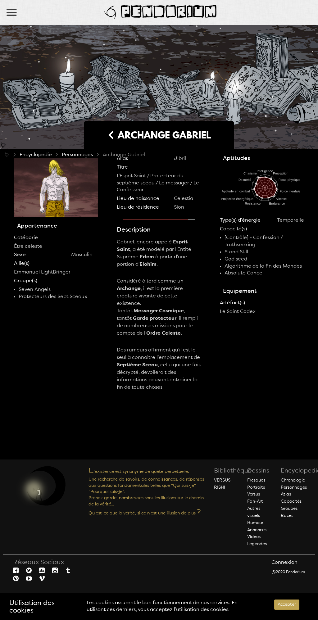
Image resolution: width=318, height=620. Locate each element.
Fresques (256, 480)
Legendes (257, 544)
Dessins (258, 471)
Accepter (287, 604)
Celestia (183, 198)
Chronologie (293, 480)
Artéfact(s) (232, 303)
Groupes (289, 508)
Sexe (20, 254)
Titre (122, 167)
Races (287, 516)
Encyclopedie (36, 154)
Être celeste (28, 246)
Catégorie (26, 237)
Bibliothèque (233, 471)
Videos (254, 537)
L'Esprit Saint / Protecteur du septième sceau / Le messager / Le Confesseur (158, 183)
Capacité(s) (233, 229)
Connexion (284, 562)
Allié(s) (22, 263)
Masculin (82, 254)
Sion (179, 207)
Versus (253, 494)
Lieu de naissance (138, 198)
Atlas (286, 494)
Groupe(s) (25, 280)
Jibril (180, 158)
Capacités (291, 501)
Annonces (256, 530)
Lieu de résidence (138, 207)
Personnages (77, 154)
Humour (255, 523)
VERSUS (222, 480)
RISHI (219, 487)
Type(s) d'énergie (240, 220)
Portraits (256, 487)
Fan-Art (255, 501)
